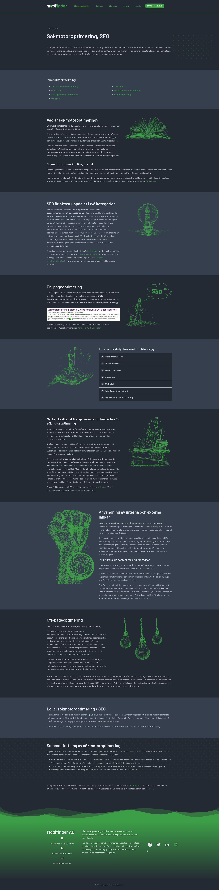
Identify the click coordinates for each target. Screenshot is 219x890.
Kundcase (99, 6)
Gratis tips (56, 90)
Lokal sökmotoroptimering (127, 90)
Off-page (118, 86)
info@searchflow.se (62, 863)
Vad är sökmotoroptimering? (65, 86)
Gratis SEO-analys (154, 6)
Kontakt (138, 6)
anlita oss (102, 487)
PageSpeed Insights (88, 254)
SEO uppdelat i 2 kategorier (64, 94)
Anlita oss (151, 181)
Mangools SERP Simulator (89, 327)
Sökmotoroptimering (81, 6)
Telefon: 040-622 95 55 (62, 853)
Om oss (126, 6)
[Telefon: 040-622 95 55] (62, 848)
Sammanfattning (122, 94)
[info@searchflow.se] (62, 857)
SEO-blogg (113, 6)
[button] (135, 356)
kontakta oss (136, 785)
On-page (55, 98)
